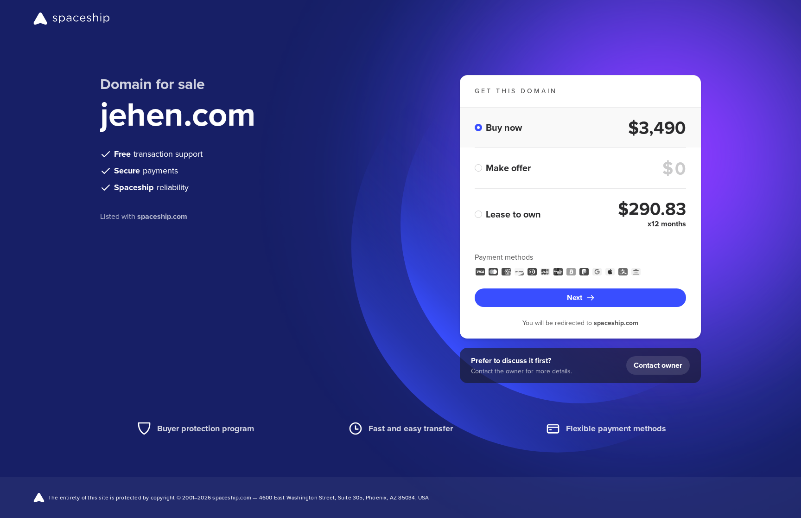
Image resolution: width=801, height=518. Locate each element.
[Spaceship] (71, 18)
